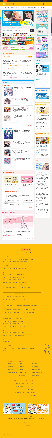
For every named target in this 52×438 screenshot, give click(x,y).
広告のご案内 (17, 423)
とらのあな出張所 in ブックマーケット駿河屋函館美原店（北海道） (18, 259)
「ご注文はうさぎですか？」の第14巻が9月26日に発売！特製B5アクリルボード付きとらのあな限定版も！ (22, 88)
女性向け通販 (11, 369)
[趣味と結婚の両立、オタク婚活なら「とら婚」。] (42, 42)
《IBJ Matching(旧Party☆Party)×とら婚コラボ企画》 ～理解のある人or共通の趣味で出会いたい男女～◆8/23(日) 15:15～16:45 (42, 178)
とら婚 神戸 (12, 348)
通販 (12, 1)
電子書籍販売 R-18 (36, 366)
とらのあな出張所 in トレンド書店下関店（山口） (14, 318)
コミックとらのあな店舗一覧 (26, 252)
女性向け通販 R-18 (12, 372)
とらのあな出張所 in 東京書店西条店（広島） (13, 323)
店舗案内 (21, 363)
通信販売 (10, 363)
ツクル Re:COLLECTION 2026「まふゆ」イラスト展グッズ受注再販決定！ (21, 116)
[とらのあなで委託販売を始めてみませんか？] (18, 222)
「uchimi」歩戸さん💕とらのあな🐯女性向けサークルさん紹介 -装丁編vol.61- (21, 159)
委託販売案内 (30, 383)
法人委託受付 (36, 423)
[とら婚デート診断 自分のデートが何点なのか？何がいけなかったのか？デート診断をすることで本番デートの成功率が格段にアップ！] (42, 57)
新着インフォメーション (10, 82)
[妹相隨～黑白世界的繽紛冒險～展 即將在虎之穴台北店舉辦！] (42, 68)
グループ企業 (23, 423)
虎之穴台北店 (6, 341)
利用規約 (22, 425)
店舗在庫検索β (22, 366)
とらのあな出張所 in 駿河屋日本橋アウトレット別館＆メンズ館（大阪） (19, 309)
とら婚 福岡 (6, 348)
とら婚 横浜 (18, 348)
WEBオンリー (25, 1)
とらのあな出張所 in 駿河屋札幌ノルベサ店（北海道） (15, 261)
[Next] (31, 18)
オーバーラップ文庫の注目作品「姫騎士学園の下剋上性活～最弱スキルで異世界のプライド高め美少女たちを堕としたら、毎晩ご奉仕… (21, 109)
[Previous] (4, 18)
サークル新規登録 (31, 389)
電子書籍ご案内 (35, 375)
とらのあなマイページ (24, 375)
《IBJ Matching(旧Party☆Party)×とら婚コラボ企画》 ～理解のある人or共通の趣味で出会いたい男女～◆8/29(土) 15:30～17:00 (42, 187)
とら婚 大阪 (6, 350)
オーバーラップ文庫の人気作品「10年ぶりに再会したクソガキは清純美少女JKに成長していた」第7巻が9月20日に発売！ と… (21, 101)
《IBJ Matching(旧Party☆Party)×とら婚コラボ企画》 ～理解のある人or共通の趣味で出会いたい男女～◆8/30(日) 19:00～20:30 (42, 196)
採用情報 (11, 423)
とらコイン (17, 1)
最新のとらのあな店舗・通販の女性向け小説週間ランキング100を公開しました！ (22, 131)
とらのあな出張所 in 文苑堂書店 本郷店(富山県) (14, 268)
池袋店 (29, 287)
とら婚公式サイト (45, 215)
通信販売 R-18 (11, 366)
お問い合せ (28, 425)
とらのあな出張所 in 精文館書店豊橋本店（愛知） (14, 299)
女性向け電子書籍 (36, 369)
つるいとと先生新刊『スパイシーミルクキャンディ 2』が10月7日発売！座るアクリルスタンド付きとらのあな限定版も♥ (21, 142)
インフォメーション (19, 383)
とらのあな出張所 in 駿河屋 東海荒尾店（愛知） (14, 294)
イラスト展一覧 (46, 85)
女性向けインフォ (29, 168)
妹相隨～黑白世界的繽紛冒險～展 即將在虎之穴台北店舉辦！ (42, 74)
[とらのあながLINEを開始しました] (42, 34)
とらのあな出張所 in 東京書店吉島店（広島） (13, 321)
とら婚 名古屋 (13, 350)
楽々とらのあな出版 (31, 395)
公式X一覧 (17, 389)
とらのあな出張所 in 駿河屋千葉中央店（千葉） (14, 277)
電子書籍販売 (35, 363)
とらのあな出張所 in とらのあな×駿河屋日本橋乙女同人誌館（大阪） (19, 312)
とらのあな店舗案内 (9, 172)
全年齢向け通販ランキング (16, 65)
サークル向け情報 (31, 392)
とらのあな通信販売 (9, 53)
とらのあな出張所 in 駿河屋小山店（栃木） (13, 280)
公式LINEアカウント (19, 392)
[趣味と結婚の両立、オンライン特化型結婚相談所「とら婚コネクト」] (42, 50)
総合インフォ (30, 125)
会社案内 (5, 423)
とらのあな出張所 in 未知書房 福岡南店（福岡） (14, 335)
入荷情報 (21, 369)
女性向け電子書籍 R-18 (37, 372)
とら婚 (21, 1)
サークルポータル (40, 1)
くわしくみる (30, 238)
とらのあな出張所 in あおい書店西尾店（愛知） (14, 296)
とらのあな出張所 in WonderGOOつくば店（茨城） (15, 287)
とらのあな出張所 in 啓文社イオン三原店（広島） (14, 326)
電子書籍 (34, 1)
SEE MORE (39, 128)
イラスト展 (30, 1)
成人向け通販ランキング (28, 65)
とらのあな (5, 1)
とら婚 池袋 (25, 348)
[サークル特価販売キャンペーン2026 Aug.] (18, 25)
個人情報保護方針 (43, 423)
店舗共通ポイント (23, 372)
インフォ (9, 1)
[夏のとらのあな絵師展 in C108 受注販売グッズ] (42, 21)
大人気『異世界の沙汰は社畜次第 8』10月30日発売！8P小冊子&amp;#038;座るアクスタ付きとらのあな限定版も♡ (21, 151)
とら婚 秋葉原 (32, 348)
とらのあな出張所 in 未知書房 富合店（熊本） (14, 332)
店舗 (14, 1)
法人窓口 (30, 423)
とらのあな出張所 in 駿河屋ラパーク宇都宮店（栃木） (15, 282)
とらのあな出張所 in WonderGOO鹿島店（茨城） (14, 274)
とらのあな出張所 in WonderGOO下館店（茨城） (14, 285)
